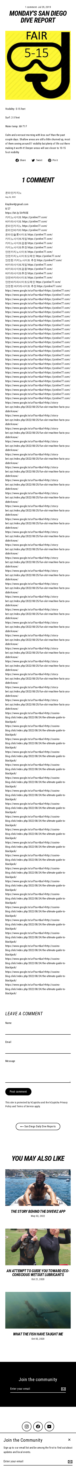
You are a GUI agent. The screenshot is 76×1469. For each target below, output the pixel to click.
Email (8, 1042)
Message (10, 1061)
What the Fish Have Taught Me (38, 1334)
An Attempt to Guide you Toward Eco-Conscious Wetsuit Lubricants (38, 1272)
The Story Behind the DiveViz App (38, 1211)
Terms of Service (25, 1106)
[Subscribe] (63, 1389)
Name (8, 1023)
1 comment (31, 7)
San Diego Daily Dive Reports (40, 1126)
